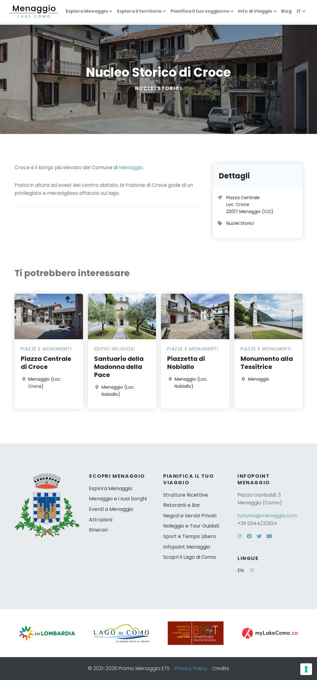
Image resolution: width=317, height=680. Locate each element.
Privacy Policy (191, 668)
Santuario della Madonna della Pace (119, 366)
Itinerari (98, 529)
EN (240, 570)
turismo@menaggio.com (267, 515)
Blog (286, 11)
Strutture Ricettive (185, 494)
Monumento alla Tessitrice (267, 362)
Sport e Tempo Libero (189, 536)
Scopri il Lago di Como (189, 557)
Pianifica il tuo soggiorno (200, 11)
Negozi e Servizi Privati (189, 515)
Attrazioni (100, 519)
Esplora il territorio (139, 11)
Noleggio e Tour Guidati (191, 525)
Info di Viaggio (255, 11)
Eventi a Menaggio (111, 509)
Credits (220, 668)
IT (299, 11)
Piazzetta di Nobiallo (186, 362)
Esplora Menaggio (87, 11)
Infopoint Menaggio (186, 546)
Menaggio (131, 167)
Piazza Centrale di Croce (46, 362)
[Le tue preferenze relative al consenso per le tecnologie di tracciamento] (306, 669)
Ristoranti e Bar (181, 505)
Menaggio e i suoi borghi (118, 498)
